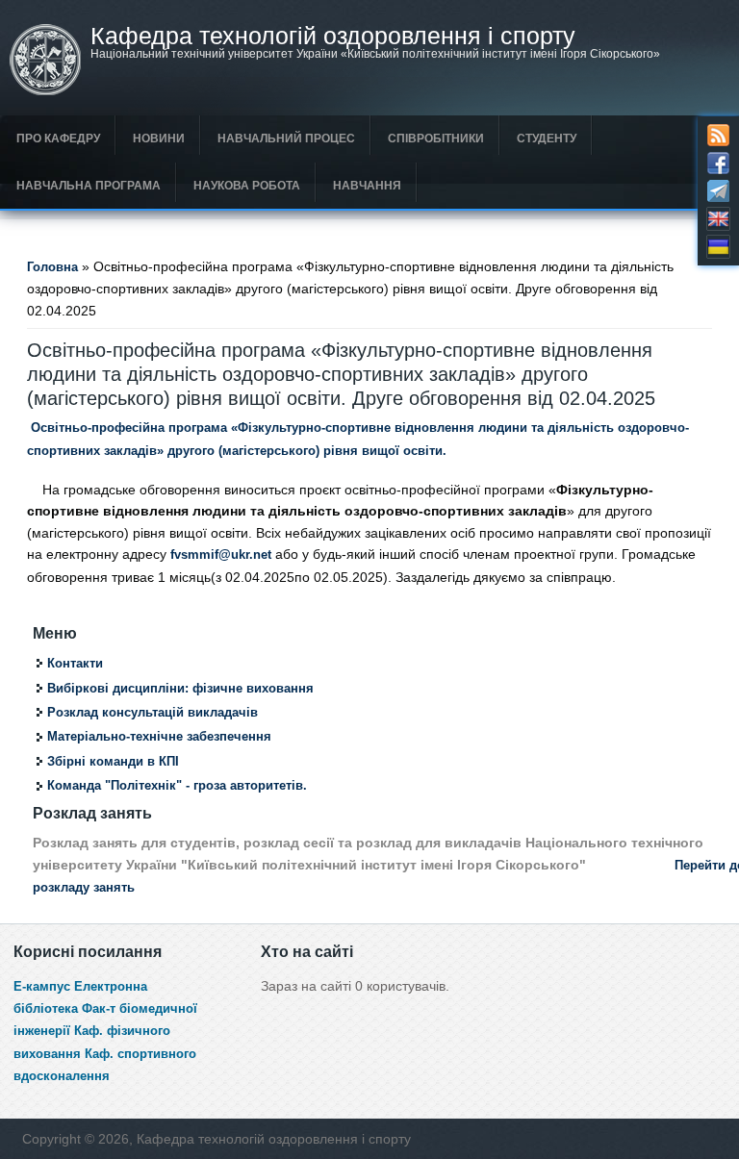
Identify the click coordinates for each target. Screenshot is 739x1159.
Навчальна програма (88, 185)
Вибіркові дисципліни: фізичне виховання (180, 688)
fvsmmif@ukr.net (220, 555)
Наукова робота (246, 185)
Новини (159, 138)
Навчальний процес (286, 138)
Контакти (75, 663)
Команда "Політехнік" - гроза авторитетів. (177, 786)
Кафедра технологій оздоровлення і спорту (332, 36)
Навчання (367, 185)
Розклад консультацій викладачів (152, 712)
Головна (52, 267)
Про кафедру (58, 138)
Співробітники (436, 138)
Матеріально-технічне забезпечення (159, 736)
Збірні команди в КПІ (113, 761)
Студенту (546, 138)
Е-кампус (41, 987)
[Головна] (45, 91)
